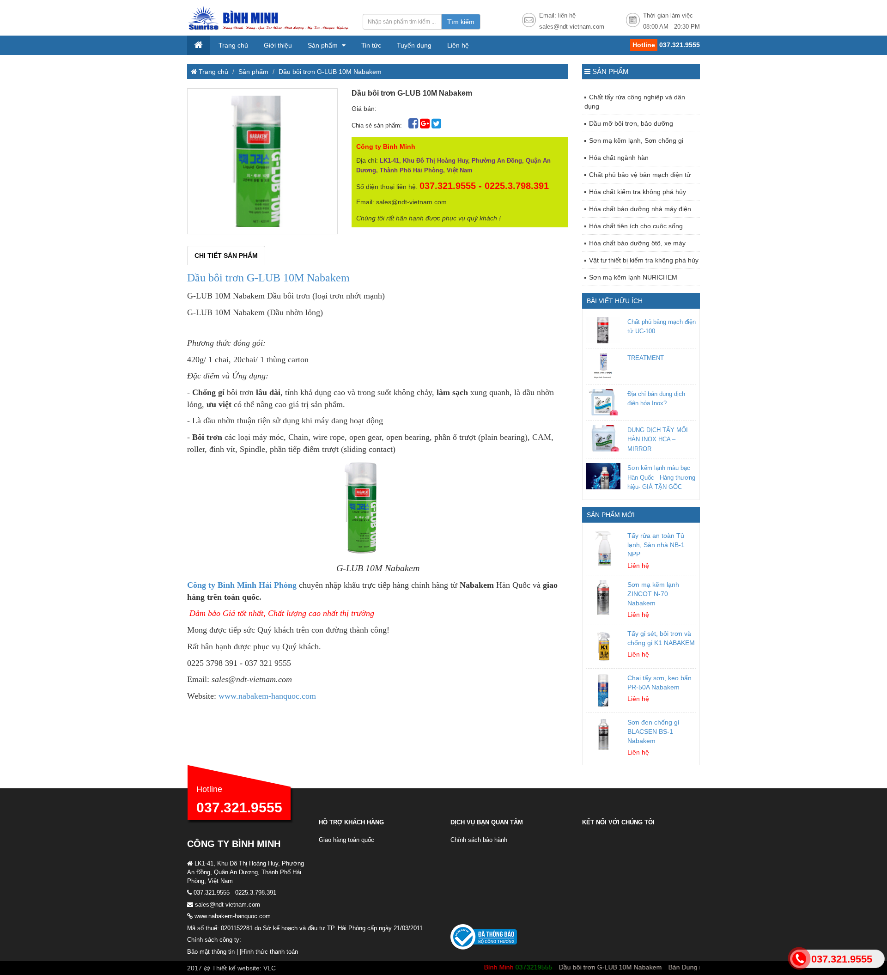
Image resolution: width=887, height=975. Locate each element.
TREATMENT (645, 357)
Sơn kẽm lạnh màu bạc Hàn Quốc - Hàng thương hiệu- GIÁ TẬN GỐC (661, 477)
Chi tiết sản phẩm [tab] (226, 255)
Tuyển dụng (414, 45)
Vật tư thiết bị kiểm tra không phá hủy (644, 260)
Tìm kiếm (460, 21)
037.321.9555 (239, 807)
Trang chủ (233, 45)
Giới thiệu (278, 45)
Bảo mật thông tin (211, 951)
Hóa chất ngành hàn (619, 157)
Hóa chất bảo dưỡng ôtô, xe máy (637, 243)
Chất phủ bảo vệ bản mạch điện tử (640, 174)
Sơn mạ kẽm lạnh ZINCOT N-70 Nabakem (653, 594)
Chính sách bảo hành (478, 839)
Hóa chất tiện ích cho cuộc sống (636, 226)
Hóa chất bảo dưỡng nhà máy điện (640, 209)
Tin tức (371, 45)
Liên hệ (458, 45)
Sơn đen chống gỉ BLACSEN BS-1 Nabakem (653, 731)
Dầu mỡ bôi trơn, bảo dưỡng (631, 123)
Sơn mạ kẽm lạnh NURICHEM (633, 277)
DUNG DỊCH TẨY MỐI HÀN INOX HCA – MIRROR (657, 439)
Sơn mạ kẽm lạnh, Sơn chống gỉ (636, 140)
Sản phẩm (324, 45)
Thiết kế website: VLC (244, 968)
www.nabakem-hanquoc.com (267, 696)
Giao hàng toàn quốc (346, 839)
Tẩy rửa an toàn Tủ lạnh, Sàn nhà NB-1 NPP (656, 545)
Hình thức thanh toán (269, 951)
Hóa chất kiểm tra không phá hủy (637, 191)
